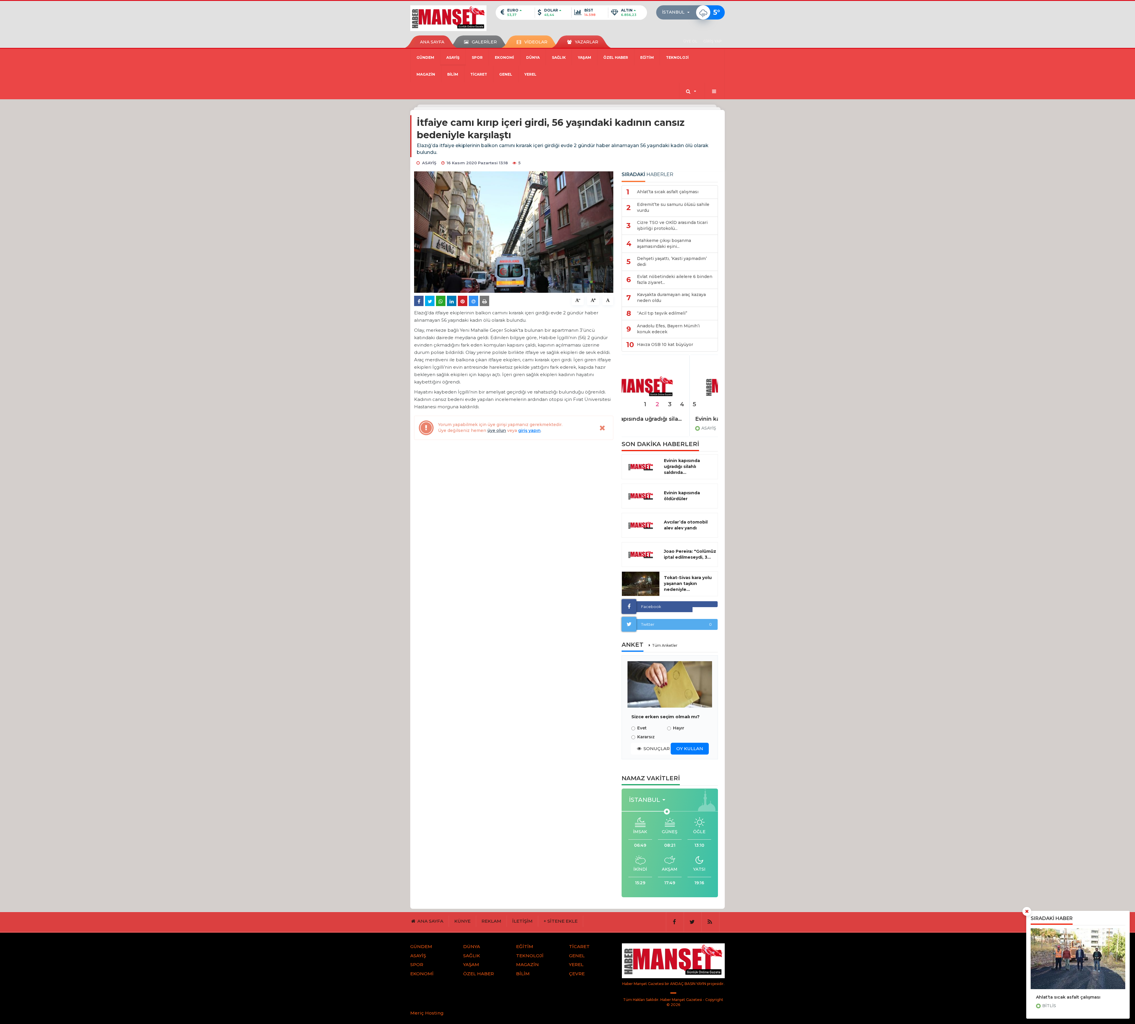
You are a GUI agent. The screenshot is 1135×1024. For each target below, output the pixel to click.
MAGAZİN (425, 74)
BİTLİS (1049, 1005)
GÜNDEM (425, 57)
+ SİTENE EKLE (561, 921)
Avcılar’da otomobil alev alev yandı (686, 525)
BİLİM (452, 74)
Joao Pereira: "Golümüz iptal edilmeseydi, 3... (690, 554)
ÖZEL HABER (615, 57)
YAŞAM (584, 57)
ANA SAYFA (432, 42)
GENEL (505, 74)
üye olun (496, 430)
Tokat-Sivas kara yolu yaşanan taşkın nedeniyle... (688, 583)
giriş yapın (529, 430)
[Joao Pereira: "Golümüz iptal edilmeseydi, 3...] (640, 554)
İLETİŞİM (522, 921)
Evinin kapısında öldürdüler (664, 419)
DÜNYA (533, 57)
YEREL (530, 74)
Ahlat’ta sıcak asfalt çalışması (1068, 997)
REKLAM (491, 921)
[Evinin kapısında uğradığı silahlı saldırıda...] (640, 467)
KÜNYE (462, 921)
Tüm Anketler (664, 645)
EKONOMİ (504, 57)
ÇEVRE (577, 973)
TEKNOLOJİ (677, 57)
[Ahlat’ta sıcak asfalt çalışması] (1078, 958)
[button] (677, 12)
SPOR (477, 57)
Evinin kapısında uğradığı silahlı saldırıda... (682, 466)
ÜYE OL (690, 41)
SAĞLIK (559, 57)
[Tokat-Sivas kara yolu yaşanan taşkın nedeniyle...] (640, 584)
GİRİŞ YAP (712, 41)
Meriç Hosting (427, 1013)
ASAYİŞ (453, 57)
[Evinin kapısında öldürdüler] (670, 386)
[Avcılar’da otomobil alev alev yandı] (640, 525)
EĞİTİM (647, 57)
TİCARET (478, 74)
